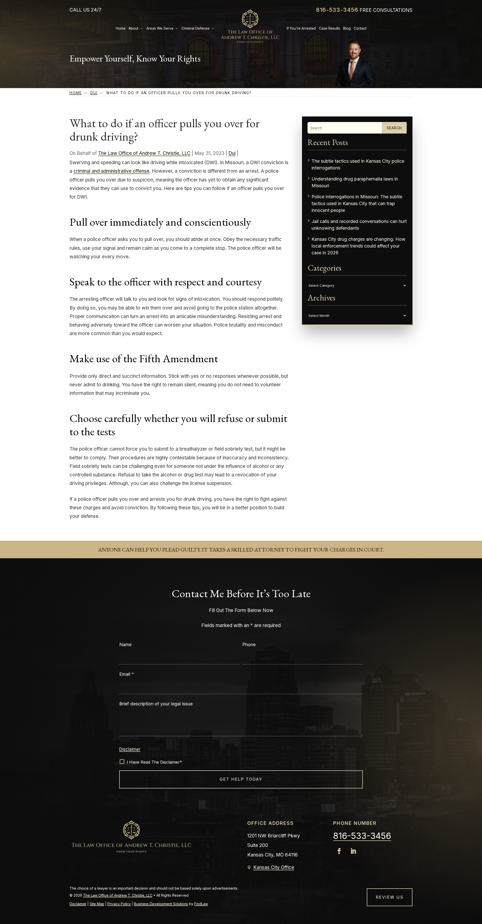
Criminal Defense (196, 28)
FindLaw (201, 904)
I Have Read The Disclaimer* (154, 762)
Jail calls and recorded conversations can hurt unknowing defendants (359, 225)
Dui (231, 153)
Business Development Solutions (161, 904)
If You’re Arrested (301, 28)
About (133, 28)
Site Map (97, 904)
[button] (474, 916)
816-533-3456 (337, 10)
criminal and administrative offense (111, 171)
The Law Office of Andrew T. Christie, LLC (144, 153)
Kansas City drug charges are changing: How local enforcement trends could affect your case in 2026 (358, 245)
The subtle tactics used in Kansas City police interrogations (358, 164)
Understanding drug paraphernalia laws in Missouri (355, 182)
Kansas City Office (273, 867)
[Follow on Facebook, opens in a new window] (339, 851)
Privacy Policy (119, 904)
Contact (360, 28)
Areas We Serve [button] (159, 28)
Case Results (329, 28)
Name (125, 644)
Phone (249, 644)
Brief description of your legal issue (156, 703)
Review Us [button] (389, 897)
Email (126, 674)
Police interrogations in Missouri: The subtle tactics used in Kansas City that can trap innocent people (357, 203)
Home (121, 28)
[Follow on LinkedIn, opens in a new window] (353, 851)
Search (394, 128)
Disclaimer (129, 749)
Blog (347, 28)
